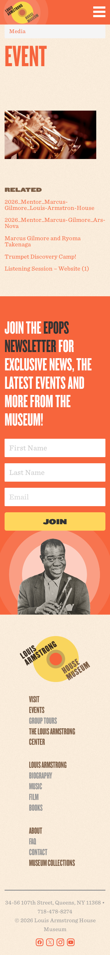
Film (33, 796)
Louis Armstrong (48, 764)
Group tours (43, 720)
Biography (40, 775)
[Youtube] (71, 942)
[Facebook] (39, 942)
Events (36, 709)
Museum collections (52, 862)
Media (17, 31)
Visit (34, 698)
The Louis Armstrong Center (52, 736)
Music (35, 785)
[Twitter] (50, 942)
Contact (38, 851)
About (35, 830)
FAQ (32, 841)
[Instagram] (60, 942)
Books (35, 807)
